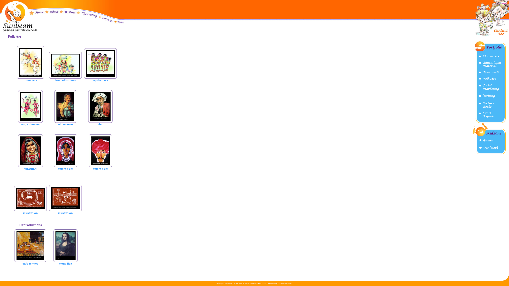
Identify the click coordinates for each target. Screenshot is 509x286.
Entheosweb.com (285, 283)
